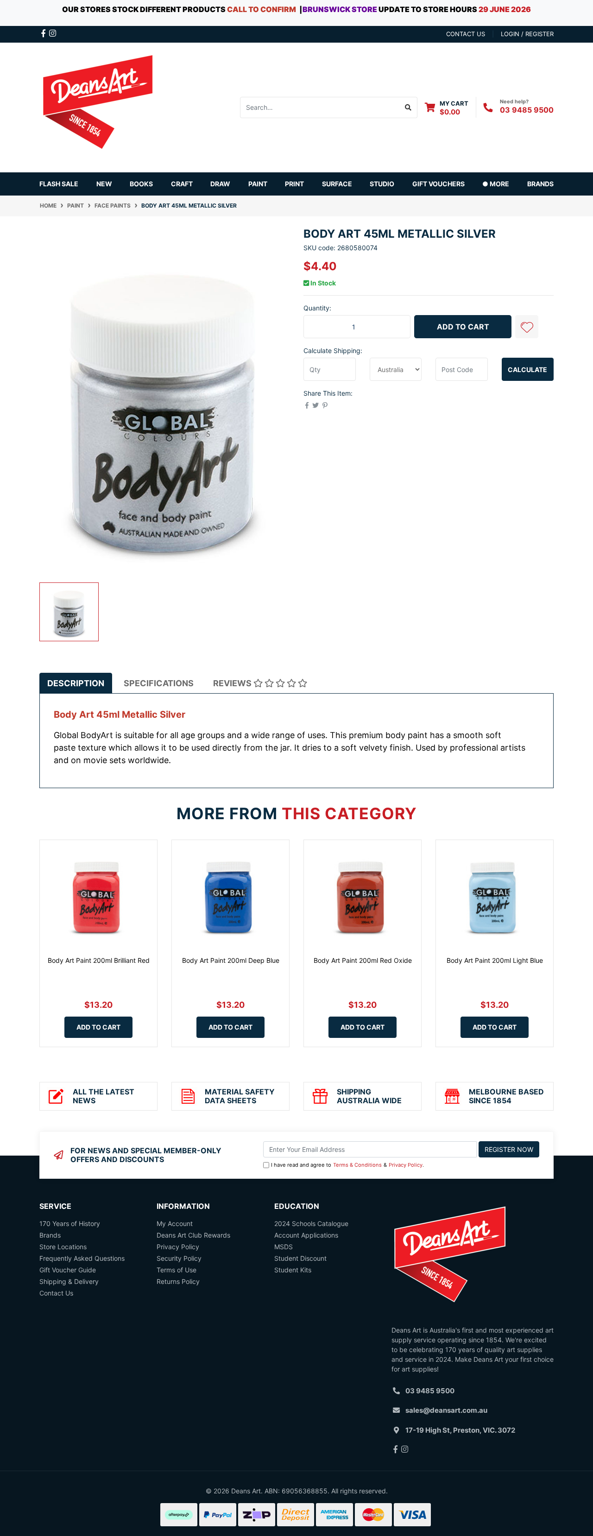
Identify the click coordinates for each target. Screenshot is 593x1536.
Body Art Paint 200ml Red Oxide (363, 960)
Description (75, 683)
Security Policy (179, 1258)
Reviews (233, 683)
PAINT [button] (257, 184)
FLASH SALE (58, 184)
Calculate (527, 369)
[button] (526, 326)
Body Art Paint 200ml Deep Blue (230, 960)
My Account (175, 1223)
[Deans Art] (97, 106)
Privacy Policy (406, 1165)
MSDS (283, 1247)
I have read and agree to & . (347, 1165)
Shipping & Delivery (69, 1281)
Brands (50, 1235)
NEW (104, 184)
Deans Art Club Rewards (193, 1235)
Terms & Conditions (357, 1165)
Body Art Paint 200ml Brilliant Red (99, 960)
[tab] (75, 683)
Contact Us (56, 1293)
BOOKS (141, 184)
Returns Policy (178, 1281)
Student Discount (300, 1258)
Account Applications (306, 1235)
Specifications (159, 683)
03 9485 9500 (527, 109)
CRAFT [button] (182, 184)
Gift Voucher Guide (67, 1270)
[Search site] (408, 107)
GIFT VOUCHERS (438, 184)
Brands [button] (540, 184)
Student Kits (292, 1270)
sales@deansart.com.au (446, 1410)
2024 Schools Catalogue (311, 1223)
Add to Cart (463, 326)
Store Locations (63, 1247)
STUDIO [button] (382, 184)
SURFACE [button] (337, 184)
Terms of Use (176, 1270)
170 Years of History (69, 1223)
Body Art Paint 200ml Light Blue (495, 960)
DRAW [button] (220, 184)
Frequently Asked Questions (82, 1258)
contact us (465, 34)
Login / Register (527, 34)
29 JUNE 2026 (505, 9)
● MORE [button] (495, 184)
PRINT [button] (294, 184)
